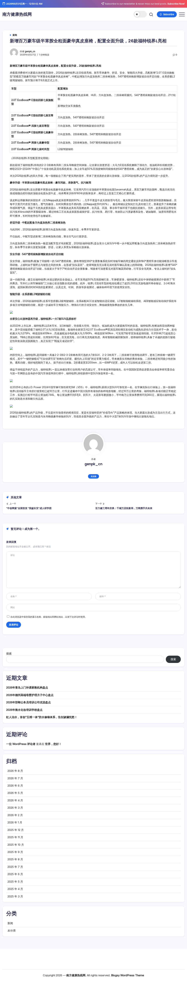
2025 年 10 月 (15, 844)
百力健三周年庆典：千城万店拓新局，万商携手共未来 (123, 508)
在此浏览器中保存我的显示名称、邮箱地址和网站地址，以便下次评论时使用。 (48, 617)
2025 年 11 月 (15, 837)
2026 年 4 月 (15, 800)
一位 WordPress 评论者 (20, 744)
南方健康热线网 (17, 14)
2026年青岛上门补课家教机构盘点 (27, 687)
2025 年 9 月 (15, 852)
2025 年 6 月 (15, 874)
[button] (140, 14)
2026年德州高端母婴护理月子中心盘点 (30, 695)
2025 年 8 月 (15, 859)
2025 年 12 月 (15, 830)
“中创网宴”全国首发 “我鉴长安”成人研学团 (28, 508)
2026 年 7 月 (15, 778)
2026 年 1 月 (14, 822)
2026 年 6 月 (15, 785)
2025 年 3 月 (15, 896)
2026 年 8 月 (15, 770)
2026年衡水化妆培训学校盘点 (24, 710)
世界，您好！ (53, 744)
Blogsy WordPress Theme (127, 975)
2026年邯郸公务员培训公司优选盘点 (28, 702)
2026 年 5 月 (15, 793)
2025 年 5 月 (15, 881)
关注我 (93, 476)
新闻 (10, 923)
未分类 (11, 930)
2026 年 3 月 (15, 807)
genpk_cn (30, 51)
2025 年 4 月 (15, 889)
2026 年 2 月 (15, 815)
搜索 (9, 653)
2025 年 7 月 (15, 867)
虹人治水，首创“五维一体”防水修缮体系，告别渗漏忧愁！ (41, 717)
